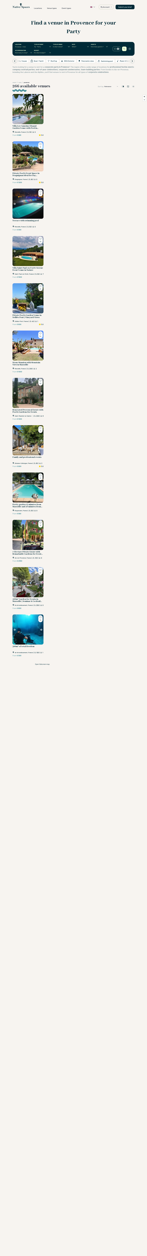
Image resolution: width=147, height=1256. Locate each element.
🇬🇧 (91, 7)
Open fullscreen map (42, 664)
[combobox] (22, 47)
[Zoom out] (144, 99)
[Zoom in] (144, 96)
